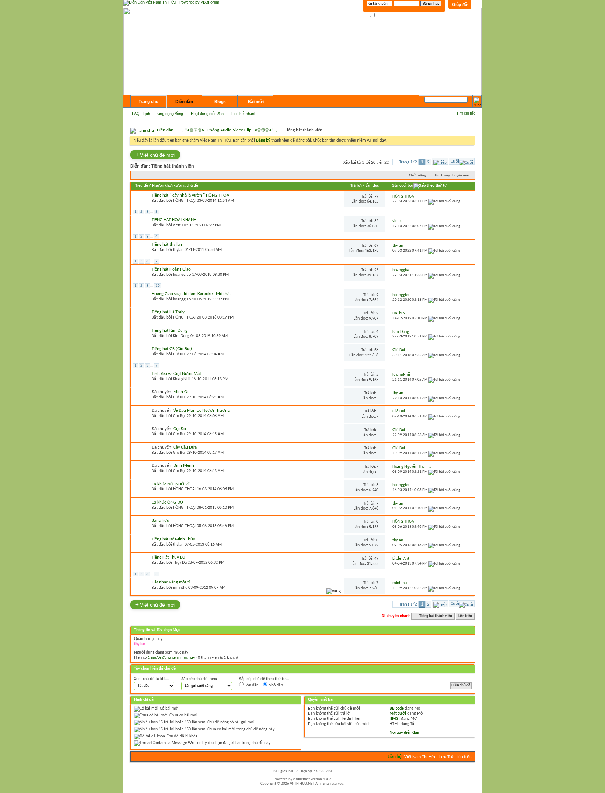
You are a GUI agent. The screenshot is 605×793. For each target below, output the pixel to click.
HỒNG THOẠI (184, 201)
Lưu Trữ (446, 756)
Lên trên (465, 616)
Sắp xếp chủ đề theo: (199, 679)
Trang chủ (148, 101)
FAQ (136, 113)
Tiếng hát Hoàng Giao (171, 269)
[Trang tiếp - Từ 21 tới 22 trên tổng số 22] (440, 161)
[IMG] (395, 719)
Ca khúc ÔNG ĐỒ (167, 502)
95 (376, 270)
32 (376, 221)
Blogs (220, 101)
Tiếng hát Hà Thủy (168, 312)
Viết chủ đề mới (155, 155)
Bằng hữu (160, 520)
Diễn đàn (184, 101)
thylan (178, 250)
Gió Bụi (179, 354)
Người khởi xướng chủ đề (175, 186)
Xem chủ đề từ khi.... (151, 679)
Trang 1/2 (408, 162)
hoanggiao (182, 275)
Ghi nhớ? (383, 15)
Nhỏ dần (275, 685)
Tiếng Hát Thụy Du (168, 557)
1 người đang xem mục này (171, 658)
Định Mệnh (183, 465)
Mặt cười (398, 713)
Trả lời (356, 186)
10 (157, 286)
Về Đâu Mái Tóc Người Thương (201, 410)
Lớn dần (251, 685)
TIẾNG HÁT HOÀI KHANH (174, 220)
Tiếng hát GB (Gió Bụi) (172, 349)
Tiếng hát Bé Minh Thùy (173, 539)
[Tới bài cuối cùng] (444, 201)
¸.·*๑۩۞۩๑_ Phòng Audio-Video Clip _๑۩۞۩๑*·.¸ (229, 130)
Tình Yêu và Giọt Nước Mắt (176, 373)
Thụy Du (180, 563)
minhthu (180, 588)
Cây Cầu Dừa (185, 447)
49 (376, 558)
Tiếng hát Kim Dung (169, 330)
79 (376, 196)
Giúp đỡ (460, 4)
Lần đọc (372, 186)
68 (376, 350)
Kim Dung (181, 336)
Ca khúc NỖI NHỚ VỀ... (172, 484)
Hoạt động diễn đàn (207, 113)
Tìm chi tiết (465, 113)
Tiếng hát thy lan (167, 244)
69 (376, 246)
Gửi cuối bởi (402, 186)
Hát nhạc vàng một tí (171, 582)
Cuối (455, 161)
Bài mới (256, 101)
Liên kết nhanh (243, 113)
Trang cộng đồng (168, 113)
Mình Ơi (180, 392)
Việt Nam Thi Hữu (420, 756)
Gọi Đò (179, 428)
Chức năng (417, 175)
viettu (178, 225)
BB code (397, 708)
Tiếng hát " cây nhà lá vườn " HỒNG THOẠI (191, 195)
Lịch (146, 113)
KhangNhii (181, 379)
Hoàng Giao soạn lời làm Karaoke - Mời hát (191, 294)
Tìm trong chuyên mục (452, 175)
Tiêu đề (141, 186)
